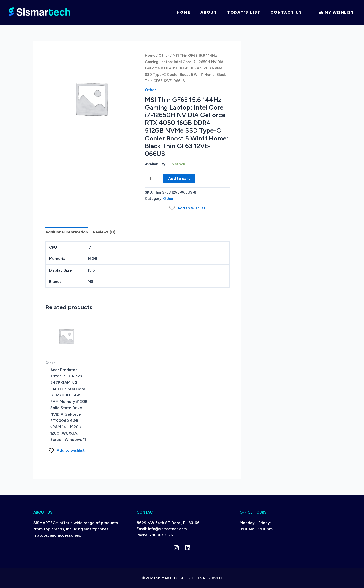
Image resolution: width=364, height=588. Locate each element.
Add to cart (179, 178)
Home (183, 12)
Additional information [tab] (66, 232)
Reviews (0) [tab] (104, 232)
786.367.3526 (161, 535)
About (208, 12)
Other (164, 55)
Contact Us (286, 12)
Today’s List (243, 12)
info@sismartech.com (167, 529)
